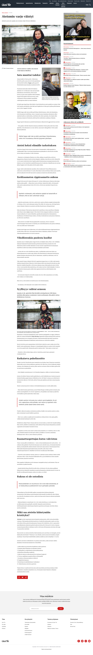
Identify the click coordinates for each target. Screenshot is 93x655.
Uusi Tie (4, 622)
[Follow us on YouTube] (89, 641)
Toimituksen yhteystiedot (30, 622)
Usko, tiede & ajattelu (63, 4)
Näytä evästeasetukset (46, 649)
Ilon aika (4, 624)
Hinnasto (49, 626)
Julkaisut (49, 624)
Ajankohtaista (29, 3)
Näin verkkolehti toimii (62, 1)
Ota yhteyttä (54, 1)
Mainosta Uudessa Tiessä (52, 628)
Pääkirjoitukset (20, 3)
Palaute (26, 626)
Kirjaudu (87, 1)
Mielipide (26, 628)
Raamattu (45, 3)
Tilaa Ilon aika (76, 1)
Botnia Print (72, 626)
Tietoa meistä (70, 1)
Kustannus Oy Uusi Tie (52, 622)
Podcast (3, 628)
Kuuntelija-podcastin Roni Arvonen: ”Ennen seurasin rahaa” (77, 75)
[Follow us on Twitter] (82, 641)
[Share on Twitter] (22, 577)
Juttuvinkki (27, 624)
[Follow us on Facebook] (78, 641)
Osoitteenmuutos (28, 630)
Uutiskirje (4, 626)
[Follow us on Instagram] (86, 641)
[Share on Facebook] (19, 577)
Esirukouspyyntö (28, 632)
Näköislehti (83, 1)
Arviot (75, 3)
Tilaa (50, 1)
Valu (71, 624)
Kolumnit (69, 3)
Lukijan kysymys (28, 634)
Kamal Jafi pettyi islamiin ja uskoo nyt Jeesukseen (75, 54)
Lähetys (51, 3)
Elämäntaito (38, 3)
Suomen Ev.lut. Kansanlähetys (76, 622)
